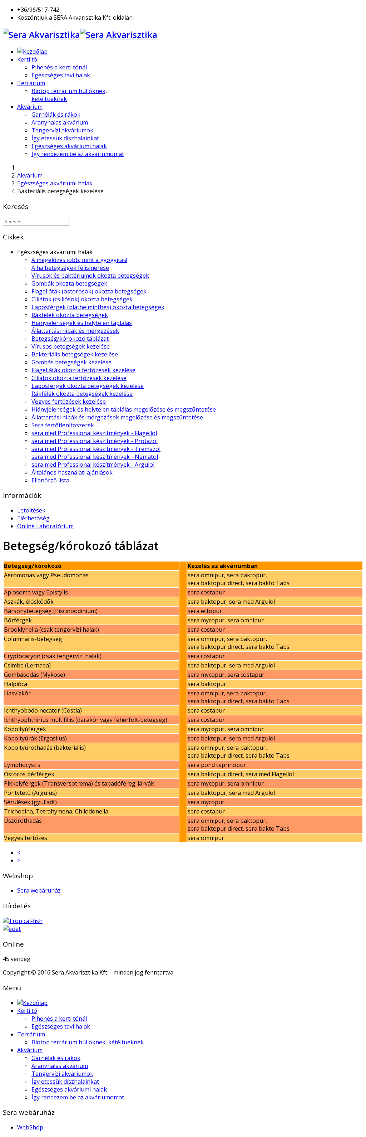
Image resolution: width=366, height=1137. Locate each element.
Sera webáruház (39, 890)
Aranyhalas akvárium (59, 122)
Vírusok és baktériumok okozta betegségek (90, 276)
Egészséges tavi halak (60, 75)
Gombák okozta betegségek (69, 283)
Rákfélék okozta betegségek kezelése (82, 394)
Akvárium (30, 107)
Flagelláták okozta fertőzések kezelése (83, 370)
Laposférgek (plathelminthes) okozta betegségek (97, 307)
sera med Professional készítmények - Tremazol (95, 449)
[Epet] (12, 929)
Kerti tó (27, 59)
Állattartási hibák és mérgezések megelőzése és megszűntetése (117, 417)
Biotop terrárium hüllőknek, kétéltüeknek (87, 1042)
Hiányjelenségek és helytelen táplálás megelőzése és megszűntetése (123, 409)
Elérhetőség (33, 518)
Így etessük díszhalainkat (65, 138)
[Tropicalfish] (23, 921)
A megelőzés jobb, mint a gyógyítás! (79, 260)
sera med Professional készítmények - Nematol (94, 457)
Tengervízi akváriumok (62, 130)
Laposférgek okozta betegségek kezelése (87, 386)
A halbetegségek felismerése (70, 268)
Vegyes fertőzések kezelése (68, 401)
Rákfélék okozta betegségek (69, 315)
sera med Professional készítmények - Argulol (92, 464)
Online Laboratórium (45, 526)
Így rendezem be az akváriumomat (77, 154)
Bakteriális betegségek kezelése (74, 354)
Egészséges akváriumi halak (69, 146)
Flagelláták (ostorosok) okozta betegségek (89, 291)
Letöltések (31, 510)
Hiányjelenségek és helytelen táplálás (81, 323)
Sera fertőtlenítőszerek (62, 425)
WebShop (30, 1127)
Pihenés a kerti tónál (59, 67)
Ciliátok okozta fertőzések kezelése (79, 378)
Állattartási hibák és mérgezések (75, 331)
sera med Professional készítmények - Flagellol (94, 433)
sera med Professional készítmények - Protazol (94, 441)
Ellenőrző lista (50, 480)
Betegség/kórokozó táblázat (70, 338)
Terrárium (31, 83)
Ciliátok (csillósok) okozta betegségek (82, 299)
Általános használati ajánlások (72, 472)
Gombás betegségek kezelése (71, 362)
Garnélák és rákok (55, 114)
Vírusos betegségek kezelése (70, 346)
